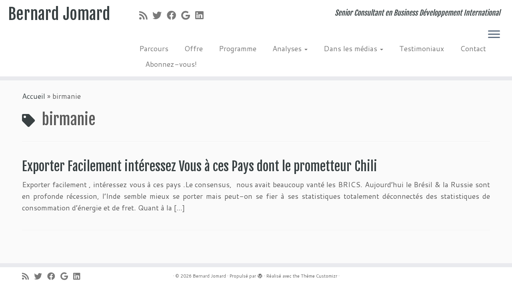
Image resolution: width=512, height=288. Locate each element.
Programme (237, 48)
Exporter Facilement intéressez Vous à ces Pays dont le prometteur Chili (199, 166)
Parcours (153, 48)
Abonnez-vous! (171, 64)
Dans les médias (351, 48)
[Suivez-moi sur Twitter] (159, 15)
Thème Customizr (319, 276)
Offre (193, 48)
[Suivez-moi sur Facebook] (174, 15)
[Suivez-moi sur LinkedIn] (201, 15)
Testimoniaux (421, 48)
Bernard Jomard (59, 14)
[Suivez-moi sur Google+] (188, 15)
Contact (473, 48)
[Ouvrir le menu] (494, 35)
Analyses (288, 48)
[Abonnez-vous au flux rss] (145, 15)
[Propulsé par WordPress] (260, 274)
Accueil (33, 96)
